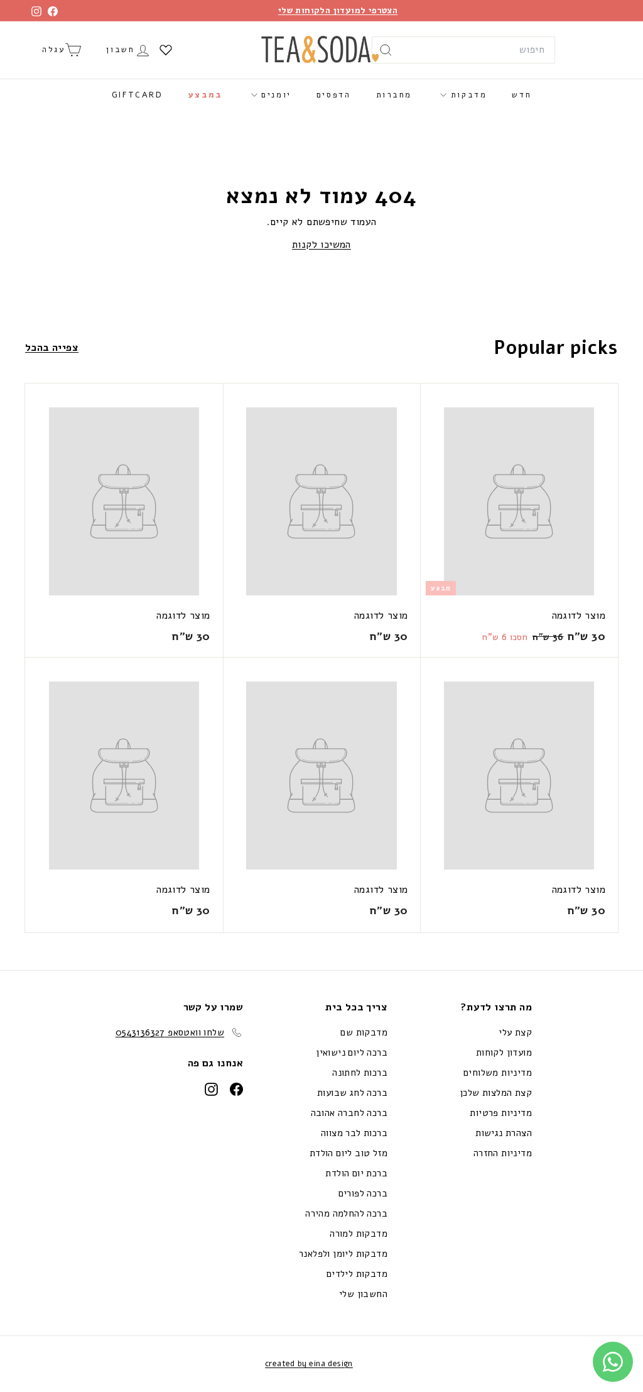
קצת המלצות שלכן (496, 1092)
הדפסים (333, 95)
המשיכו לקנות (321, 244)
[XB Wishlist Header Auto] (166, 50)
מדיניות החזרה (502, 1153)
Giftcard (137, 95)
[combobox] (463, 50)
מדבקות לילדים (357, 1274)
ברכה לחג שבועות (352, 1092)
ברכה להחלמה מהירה (346, 1213)
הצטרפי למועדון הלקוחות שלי (337, 10)
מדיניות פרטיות (501, 1113)
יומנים (274, 95)
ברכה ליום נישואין (351, 1052)
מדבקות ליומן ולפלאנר (343, 1253)
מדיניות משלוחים (497, 1072)
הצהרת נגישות (503, 1133)
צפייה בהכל (51, 348)
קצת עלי (515, 1032)
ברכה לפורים (362, 1193)
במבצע (205, 95)
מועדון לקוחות (504, 1052)
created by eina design (309, 1363)
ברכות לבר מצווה (354, 1133)
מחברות (394, 95)
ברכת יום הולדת (356, 1173)
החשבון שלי (363, 1294)
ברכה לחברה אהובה (349, 1113)
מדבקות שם (363, 1032)
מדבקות (466, 95)
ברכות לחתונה (359, 1072)
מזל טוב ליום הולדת (348, 1153)
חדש (521, 95)
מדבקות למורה (358, 1233)
